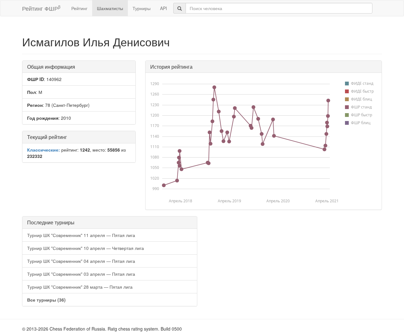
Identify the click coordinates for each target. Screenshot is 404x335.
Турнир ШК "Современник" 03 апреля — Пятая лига (81, 274)
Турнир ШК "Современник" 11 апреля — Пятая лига (81, 235)
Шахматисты (110, 8)
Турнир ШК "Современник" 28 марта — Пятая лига (80, 287)
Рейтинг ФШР (41, 8)
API (163, 8)
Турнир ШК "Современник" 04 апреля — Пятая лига (81, 261)
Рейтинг (79, 8)
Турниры (142, 8)
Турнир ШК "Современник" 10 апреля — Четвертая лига (85, 248)
